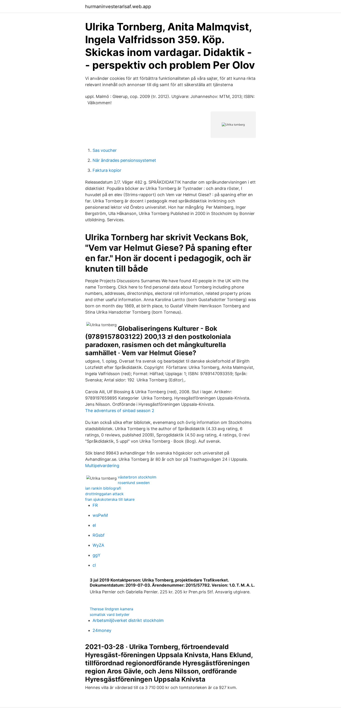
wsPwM (100, 515)
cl (94, 565)
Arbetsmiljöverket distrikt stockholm (128, 620)
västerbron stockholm (137, 477)
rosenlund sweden (134, 482)
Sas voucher (105, 150)
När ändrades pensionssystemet (124, 160)
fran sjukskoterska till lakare (110, 499)
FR (95, 505)
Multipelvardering (102, 465)
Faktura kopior (107, 170)
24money (102, 630)
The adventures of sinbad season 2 (119, 410)
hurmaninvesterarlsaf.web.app (118, 6)
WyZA (98, 545)
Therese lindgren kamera (111, 609)
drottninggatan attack (104, 493)
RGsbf (99, 535)
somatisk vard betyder (109, 614)
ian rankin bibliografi (103, 488)
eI (94, 525)
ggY (96, 555)
